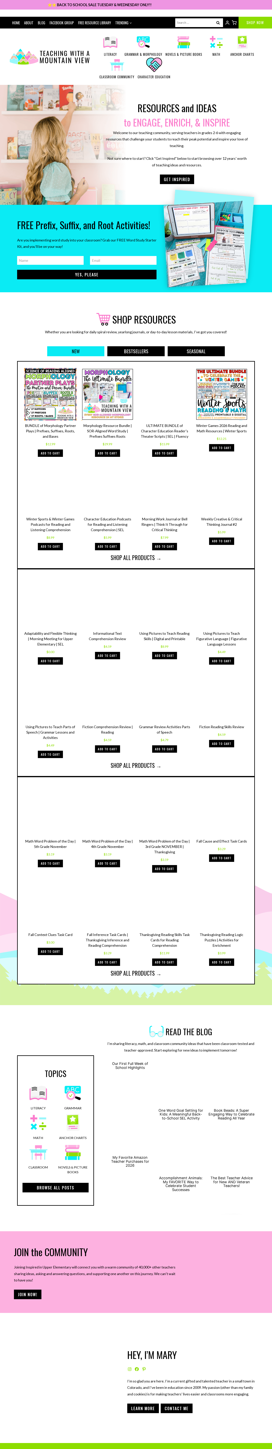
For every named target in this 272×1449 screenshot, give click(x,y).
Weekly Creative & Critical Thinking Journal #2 (221, 522)
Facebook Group (62, 22)
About (28, 22)
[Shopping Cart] (234, 22)
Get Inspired (177, 179)
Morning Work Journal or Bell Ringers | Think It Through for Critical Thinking (164, 524)
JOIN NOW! (27, 1294)
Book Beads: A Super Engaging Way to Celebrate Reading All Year (231, 1114)
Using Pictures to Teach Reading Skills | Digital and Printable (164, 636)
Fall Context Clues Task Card (50, 934)
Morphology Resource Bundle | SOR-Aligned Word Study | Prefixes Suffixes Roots (107, 431)
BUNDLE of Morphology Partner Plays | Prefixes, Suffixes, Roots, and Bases (50, 431)
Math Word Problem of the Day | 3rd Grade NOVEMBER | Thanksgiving (164, 846)
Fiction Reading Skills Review (221, 727)
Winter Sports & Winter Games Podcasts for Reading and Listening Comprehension (50, 524)
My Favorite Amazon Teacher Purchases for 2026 (130, 1161)
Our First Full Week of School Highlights (130, 1066)
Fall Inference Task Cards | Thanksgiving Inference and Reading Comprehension (107, 940)
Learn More (143, 1408)
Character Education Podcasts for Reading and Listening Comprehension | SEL (107, 524)
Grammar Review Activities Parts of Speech (164, 729)
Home (16, 22)
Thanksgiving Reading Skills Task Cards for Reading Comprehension (164, 940)
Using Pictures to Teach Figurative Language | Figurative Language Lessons (221, 638)
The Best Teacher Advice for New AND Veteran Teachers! (231, 1182)
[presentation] (181, 1083)
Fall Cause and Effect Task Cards (221, 841)
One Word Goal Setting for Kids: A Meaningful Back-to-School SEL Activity (181, 1114)
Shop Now (255, 22)
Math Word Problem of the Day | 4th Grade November (107, 844)
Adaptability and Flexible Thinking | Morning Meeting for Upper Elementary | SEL (50, 638)
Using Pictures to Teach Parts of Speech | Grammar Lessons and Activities (50, 732)
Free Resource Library (94, 22)
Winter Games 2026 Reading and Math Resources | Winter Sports (221, 428)
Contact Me (177, 1408)
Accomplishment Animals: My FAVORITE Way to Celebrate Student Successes (181, 1184)
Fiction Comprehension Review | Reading (107, 729)
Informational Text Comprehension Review (107, 636)
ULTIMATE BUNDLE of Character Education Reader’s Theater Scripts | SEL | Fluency (164, 431)
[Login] (227, 22)
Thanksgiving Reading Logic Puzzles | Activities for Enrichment (221, 940)
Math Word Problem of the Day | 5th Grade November (50, 844)
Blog (41, 22)
